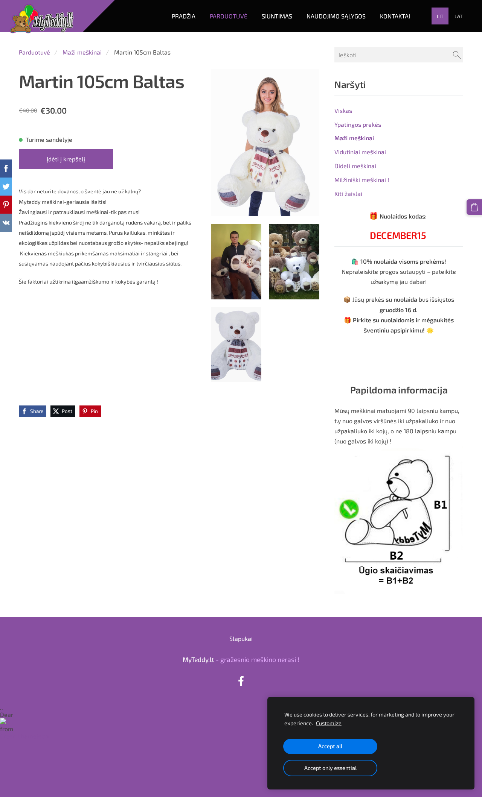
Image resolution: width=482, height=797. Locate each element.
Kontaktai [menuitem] (395, 16)
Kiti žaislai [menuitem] (348, 193)
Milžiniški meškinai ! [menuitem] (361, 179)
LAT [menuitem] (459, 16)
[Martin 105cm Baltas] (236, 261)
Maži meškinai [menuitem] (354, 137)
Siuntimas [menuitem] (277, 16)
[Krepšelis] (474, 207)
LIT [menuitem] (440, 16)
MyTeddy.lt (198, 659)
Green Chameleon (24, 735)
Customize (329, 723)
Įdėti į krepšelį (66, 158)
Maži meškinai (82, 52)
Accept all (330, 746)
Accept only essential (330, 768)
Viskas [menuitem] (343, 110)
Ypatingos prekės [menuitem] (357, 124)
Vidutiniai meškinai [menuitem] (360, 151)
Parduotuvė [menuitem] (228, 16)
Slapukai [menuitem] (241, 638)
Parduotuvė (34, 52)
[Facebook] (241, 681)
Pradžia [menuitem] (183, 16)
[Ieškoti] (457, 54)
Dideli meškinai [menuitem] (355, 165)
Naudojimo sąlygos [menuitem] (336, 16)
